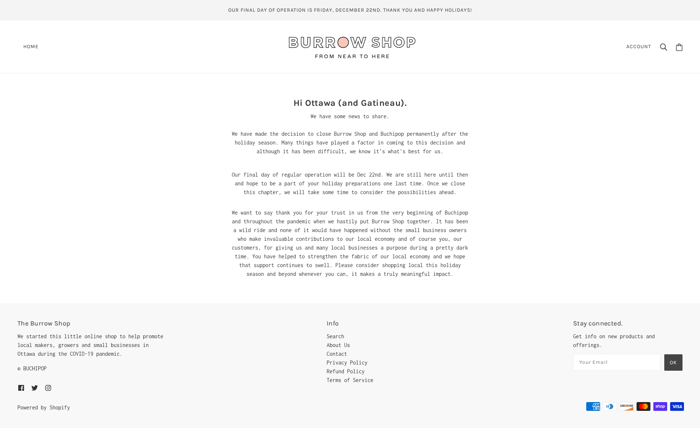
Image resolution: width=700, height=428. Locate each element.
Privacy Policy (347, 362)
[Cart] (679, 46)
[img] (21, 387)
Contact (337, 354)
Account (638, 46)
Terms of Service (350, 380)
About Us (338, 345)
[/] (352, 46)
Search (335, 336)
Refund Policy (346, 371)
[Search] (664, 46)
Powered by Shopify (44, 407)
